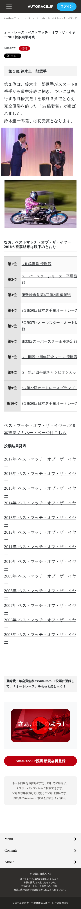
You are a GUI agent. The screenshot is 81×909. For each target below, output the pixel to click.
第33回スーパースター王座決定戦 (49, 341)
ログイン (66, 6)
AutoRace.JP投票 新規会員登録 (40, 761)
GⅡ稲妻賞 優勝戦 (37, 264)
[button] (9, 6)
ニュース (26, 18)
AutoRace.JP (10, 18)
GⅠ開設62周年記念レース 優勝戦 (50, 357)
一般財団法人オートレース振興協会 (49, 903)
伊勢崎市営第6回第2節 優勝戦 (46, 295)
